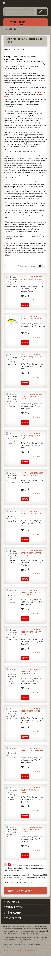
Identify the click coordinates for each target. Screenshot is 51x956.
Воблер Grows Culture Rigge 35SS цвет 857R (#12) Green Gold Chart (32, 553)
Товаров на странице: (28, 266)
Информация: (12, 901)
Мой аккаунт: (12, 912)
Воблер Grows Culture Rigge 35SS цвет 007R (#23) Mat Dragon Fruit (32, 790)
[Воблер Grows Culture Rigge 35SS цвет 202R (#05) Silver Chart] (12, 369)
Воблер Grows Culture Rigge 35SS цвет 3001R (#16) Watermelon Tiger (32, 671)
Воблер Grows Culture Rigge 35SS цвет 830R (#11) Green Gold (32, 513)
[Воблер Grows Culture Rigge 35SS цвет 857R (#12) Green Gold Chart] (12, 565)
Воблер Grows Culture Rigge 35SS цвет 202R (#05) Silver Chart (32, 357)
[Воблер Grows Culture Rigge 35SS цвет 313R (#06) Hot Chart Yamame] (12, 408)
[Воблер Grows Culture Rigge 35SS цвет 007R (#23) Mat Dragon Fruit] (12, 802)
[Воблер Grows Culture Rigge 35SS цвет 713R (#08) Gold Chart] (12, 447)
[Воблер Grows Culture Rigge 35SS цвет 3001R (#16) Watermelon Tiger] (12, 683)
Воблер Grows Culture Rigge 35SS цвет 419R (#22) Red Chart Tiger (32, 750)
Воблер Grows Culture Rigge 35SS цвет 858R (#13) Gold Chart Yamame (32, 592)
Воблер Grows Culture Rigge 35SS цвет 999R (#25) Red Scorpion (32, 829)
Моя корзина (17, 21)
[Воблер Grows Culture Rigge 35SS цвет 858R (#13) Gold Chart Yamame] (12, 604)
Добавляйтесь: (13, 918)
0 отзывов (36, 300)
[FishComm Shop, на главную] (14, 4)
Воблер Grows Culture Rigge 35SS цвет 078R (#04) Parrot (32, 317)
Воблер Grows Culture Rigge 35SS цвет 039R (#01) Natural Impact (32, 279)
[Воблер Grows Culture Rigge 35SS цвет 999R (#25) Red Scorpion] (12, 841)
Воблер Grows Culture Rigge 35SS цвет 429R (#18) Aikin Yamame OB (32, 711)
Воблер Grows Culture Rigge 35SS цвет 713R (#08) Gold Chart (32, 436)
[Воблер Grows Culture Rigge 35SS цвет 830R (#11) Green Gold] (12, 525)
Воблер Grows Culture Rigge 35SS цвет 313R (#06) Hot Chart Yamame (32, 396)
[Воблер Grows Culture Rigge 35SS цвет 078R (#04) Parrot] (12, 330)
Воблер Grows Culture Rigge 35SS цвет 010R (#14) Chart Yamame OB (32, 632)
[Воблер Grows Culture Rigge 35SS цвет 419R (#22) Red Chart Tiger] (12, 762)
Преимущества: (13, 907)
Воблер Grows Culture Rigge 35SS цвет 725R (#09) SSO (32, 474)
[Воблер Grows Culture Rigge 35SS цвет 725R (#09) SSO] (12, 487)
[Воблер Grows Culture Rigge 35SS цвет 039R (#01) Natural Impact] (12, 291)
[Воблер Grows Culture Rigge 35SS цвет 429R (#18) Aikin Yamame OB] (12, 723)
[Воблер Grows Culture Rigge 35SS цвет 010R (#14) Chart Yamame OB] (12, 644)
